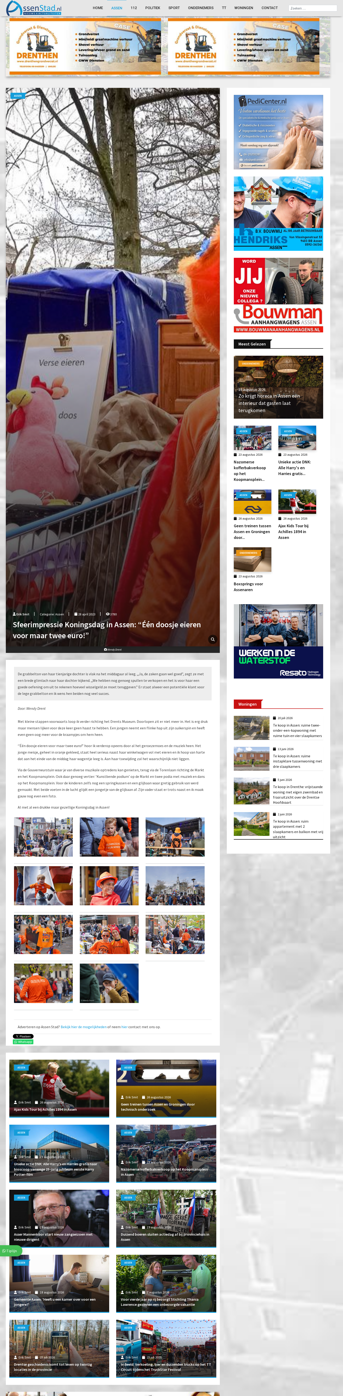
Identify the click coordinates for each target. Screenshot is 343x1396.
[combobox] (313, 8)
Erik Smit (22, 614)
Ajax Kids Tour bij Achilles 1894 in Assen (45, 1109)
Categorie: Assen (52, 614)
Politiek (152, 8)
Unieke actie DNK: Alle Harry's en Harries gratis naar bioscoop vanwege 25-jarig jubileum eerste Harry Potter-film (55, 1169)
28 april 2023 (86, 614)
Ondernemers (201, 8)
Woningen (243, 8)
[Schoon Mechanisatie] (278, 131)
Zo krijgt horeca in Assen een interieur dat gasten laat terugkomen (269, 403)
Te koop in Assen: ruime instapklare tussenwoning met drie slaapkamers (297, 761)
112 (134, 8)
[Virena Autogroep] (278, 213)
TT (224, 8)
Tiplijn (11, 1250)
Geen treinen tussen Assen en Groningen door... (252, 531)
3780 (113, 614)
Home (98, 8)
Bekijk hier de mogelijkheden (84, 1026)
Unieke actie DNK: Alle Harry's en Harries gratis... (294, 467)
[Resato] (278, 641)
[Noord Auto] (278, 294)
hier (124, 1026)
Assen (116, 8)
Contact (270, 8)
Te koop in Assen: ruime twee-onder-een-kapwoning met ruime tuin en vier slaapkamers (297, 730)
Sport (174, 8)
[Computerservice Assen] (85, 46)
